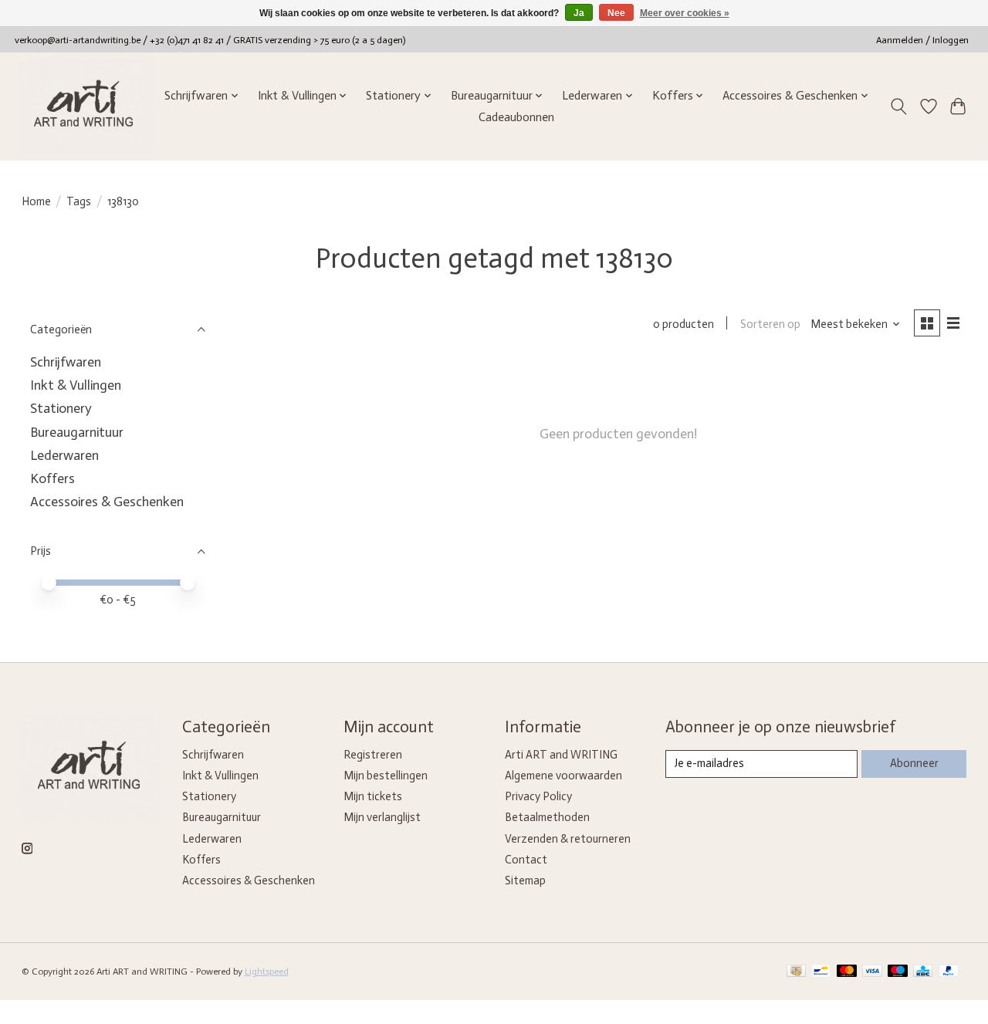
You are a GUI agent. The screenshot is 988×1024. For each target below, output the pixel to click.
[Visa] (872, 972)
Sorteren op (770, 324)
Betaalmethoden (547, 817)
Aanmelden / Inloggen (922, 40)
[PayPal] (949, 972)
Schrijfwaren (65, 361)
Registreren (372, 755)
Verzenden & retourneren (568, 839)
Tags (78, 201)
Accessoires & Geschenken (107, 501)
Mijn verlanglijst (382, 817)
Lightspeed (267, 971)
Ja (579, 13)
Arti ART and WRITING (561, 755)
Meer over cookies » (684, 13)
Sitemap (525, 880)
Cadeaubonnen (516, 117)
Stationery (61, 408)
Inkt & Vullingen (75, 385)
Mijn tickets (372, 796)
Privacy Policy (538, 796)
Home (36, 201)
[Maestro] (898, 972)
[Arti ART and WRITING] (86, 106)
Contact (526, 860)
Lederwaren (64, 455)
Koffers (52, 478)
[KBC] (922, 972)
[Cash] (796, 972)
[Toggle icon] (898, 106)
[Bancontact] (821, 972)
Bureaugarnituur (77, 432)
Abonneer (914, 763)
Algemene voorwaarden (563, 775)
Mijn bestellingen (385, 775)
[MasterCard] (847, 972)
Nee (616, 13)
